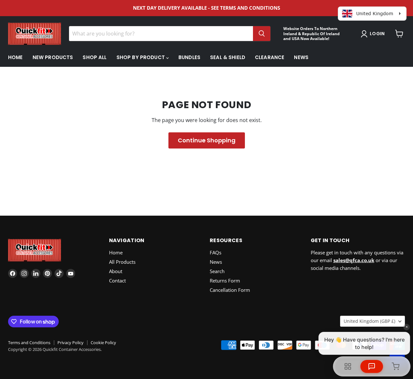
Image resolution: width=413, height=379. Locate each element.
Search (217, 271)
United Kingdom (369, 321)
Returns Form (225, 280)
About (115, 271)
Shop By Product (141, 57)
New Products (53, 57)
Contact (117, 280)
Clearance (269, 57)
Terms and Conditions (29, 342)
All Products (122, 262)
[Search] (261, 33)
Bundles (189, 57)
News (301, 57)
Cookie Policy (103, 342)
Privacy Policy (70, 342)
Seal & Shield (227, 57)
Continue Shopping (207, 140)
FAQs (215, 252)
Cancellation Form (230, 290)
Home (15, 57)
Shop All (94, 57)
